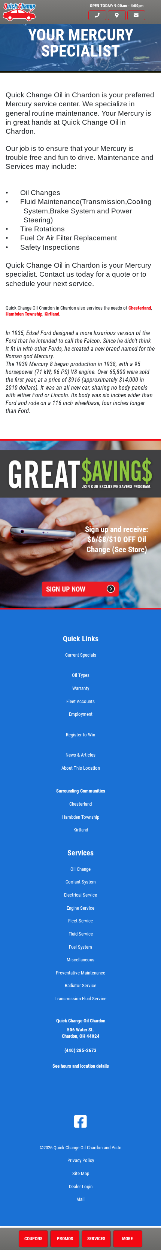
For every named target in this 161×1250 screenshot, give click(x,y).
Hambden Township (24, 314)
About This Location (80, 768)
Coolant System (81, 882)
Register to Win (80, 734)
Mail (80, 1199)
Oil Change (80, 869)
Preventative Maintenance (80, 973)
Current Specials (80, 655)
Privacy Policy (80, 1160)
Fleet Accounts (80, 701)
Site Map (80, 1173)
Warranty (80, 688)
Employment (80, 714)
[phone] (97, 15)
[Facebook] (80, 1121)
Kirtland (52, 314)
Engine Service (80, 908)
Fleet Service (80, 921)
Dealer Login (80, 1186)
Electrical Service (80, 895)
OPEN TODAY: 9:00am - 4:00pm (116, 6)
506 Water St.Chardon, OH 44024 (81, 1033)
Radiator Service (80, 985)
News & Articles (80, 755)
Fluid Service (81, 934)
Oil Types (80, 675)
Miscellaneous (80, 959)
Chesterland (139, 308)
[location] (117, 15)
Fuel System (80, 947)
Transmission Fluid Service (80, 998)
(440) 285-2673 (80, 1050)
